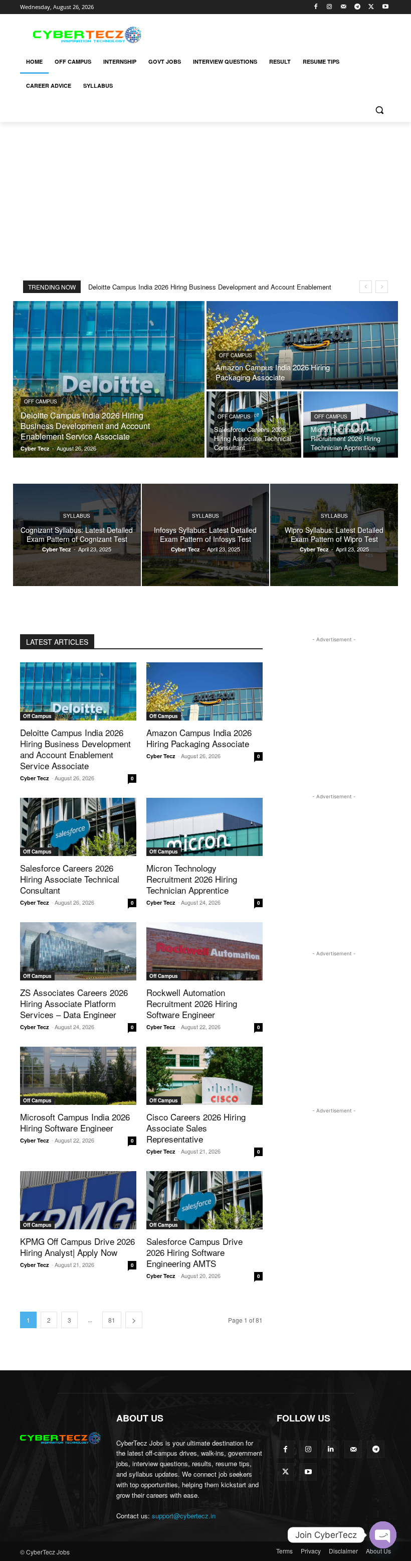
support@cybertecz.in (184, 1515)
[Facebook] (315, 7)
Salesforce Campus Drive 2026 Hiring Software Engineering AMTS (194, 1252)
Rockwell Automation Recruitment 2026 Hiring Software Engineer (191, 1003)
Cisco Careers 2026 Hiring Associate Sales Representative (196, 1127)
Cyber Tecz (34, 778)
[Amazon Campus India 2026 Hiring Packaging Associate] (302, 345)
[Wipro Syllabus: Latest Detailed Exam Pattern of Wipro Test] (334, 535)
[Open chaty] (382, 1534)
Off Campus (40, 401)
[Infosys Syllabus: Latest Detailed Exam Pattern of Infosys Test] (206, 535)
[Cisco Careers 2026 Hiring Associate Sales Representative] (204, 1076)
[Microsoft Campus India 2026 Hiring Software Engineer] (78, 1076)
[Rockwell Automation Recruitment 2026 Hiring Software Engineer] (204, 951)
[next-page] (133, 1320)
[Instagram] (329, 7)
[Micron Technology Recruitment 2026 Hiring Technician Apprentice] (350, 424)
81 (111, 1320)
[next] (381, 286)
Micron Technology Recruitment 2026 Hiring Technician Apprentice (191, 879)
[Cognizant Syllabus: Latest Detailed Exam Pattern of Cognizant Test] (77, 535)
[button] (379, 110)
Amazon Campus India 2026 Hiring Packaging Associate (199, 738)
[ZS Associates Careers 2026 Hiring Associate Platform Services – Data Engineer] (78, 951)
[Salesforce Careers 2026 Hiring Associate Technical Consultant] (254, 424)
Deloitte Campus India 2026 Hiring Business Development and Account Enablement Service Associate (75, 749)
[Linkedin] (330, 1449)
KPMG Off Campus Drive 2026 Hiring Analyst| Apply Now (77, 1246)
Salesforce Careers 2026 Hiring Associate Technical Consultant (69, 879)
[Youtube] (385, 7)
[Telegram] (357, 7)
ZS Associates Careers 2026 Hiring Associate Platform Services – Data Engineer (74, 1003)
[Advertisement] (273, 34)
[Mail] (343, 7)
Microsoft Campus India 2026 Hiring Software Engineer (75, 1122)
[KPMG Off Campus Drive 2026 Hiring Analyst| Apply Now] (78, 1200)
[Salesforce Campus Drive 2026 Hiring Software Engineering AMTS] (204, 1200)
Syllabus (76, 515)
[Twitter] (371, 7)
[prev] (365, 286)
